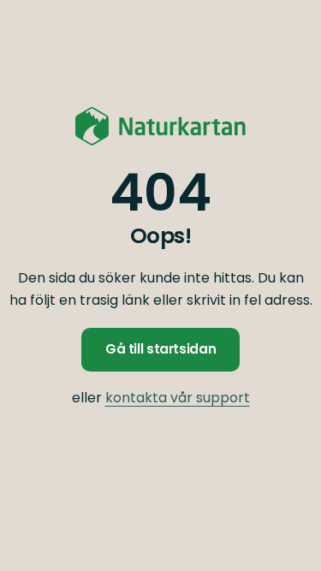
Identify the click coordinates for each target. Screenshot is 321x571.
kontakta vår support (177, 397)
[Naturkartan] (161, 126)
